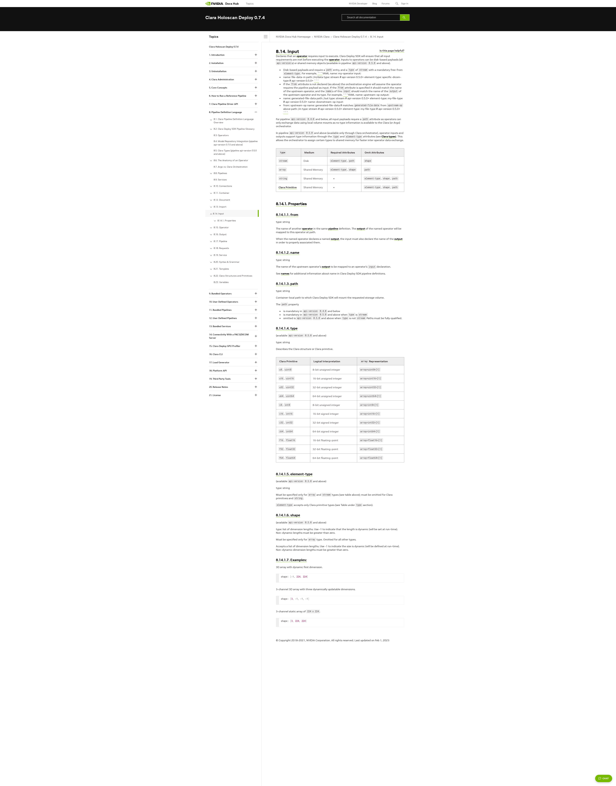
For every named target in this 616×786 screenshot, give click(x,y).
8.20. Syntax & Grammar (227, 262)
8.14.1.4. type (287, 328)
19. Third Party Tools (220, 378)
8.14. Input (376, 36)
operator (302, 56)
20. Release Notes (218, 387)
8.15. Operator (221, 227)
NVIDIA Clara (321, 36)
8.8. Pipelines (220, 173)
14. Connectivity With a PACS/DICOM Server (229, 336)
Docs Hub (232, 3)
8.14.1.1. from (287, 215)
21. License (215, 395)
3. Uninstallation (217, 71)
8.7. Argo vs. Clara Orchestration (231, 166)
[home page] (214, 3)
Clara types (388, 136)
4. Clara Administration (221, 79)
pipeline (333, 228)
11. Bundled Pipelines (220, 309)
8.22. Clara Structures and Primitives (233, 275)
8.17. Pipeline (220, 241)
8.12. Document (222, 199)
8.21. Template (221, 268)
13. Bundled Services (220, 326)
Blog (374, 3)
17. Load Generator (219, 362)
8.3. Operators (221, 135)
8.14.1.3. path (287, 284)
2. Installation (216, 63)
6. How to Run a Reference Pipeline (227, 95)
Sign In (404, 3)
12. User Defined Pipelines (223, 318)
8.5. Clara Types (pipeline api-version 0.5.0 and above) (235, 152)
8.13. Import (220, 206)
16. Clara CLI (216, 354)
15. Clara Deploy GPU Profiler (224, 346)
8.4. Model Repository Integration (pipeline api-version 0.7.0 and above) (236, 143)
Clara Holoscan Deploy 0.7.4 (350, 36)
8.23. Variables (221, 282)
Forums (385, 3)
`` (319, 73)
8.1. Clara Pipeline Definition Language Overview (234, 121)
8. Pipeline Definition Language (225, 112)
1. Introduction (216, 54)
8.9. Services (220, 179)
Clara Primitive (287, 187)
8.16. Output (220, 234)
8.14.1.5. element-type (294, 474)
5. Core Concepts (218, 87)
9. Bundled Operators (220, 293)
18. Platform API (218, 370)
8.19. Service (220, 255)
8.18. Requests (221, 248)
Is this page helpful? (392, 50)
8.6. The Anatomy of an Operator (231, 160)
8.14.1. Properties (291, 203)
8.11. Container (221, 192)
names (285, 273)
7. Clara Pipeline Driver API (223, 104)
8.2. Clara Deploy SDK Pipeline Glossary (234, 128)
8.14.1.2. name (287, 252)
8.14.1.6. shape (288, 515)
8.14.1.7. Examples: (291, 560)
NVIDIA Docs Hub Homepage (293, 36)
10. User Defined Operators (223, 301)
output (361, 228)
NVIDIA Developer (358, 3)
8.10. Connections (223, 186)
